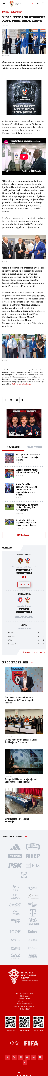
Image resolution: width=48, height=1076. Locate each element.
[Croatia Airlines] (32, 896)
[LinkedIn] (40, 1057)
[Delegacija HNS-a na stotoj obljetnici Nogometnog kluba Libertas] (24, 761)
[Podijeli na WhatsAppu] (16, 400)
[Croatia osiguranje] (15, 896)
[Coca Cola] (15, 904)
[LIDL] (24, 874)
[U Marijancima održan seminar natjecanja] (24, 801)
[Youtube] (27, 1057)
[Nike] (15, 846)
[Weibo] (33, 1057)
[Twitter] (14, 1057)
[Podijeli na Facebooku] (5, 400)
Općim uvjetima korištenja (21, 384)
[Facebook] (7, 1057)
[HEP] (32, 856)
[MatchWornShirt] (32, 956)
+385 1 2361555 (25, 1001)
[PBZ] (32, 865)
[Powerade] (15, 921)
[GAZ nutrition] (15, 956)
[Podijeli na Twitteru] (11, 400)
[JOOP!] (15, 931)
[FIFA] (31, 1043)
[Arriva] (32, 940)
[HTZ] (15, 888)
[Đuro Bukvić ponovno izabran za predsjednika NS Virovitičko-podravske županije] (24, 679)
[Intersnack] (32, 904)
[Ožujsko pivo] (32, 846)
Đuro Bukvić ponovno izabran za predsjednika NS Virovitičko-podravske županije (22, 700)
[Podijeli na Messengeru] (22, 400)
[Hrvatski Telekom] (32, 913)
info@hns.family (27, 1004)
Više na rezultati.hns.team (32, 652)
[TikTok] (25, 1062)
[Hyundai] (32, 921)
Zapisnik (23, 584)
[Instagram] (20, 1057)
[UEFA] (14, 1043)
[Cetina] (15, 913)
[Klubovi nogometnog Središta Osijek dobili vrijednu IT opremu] (24, 721)
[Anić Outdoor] (15, 940)
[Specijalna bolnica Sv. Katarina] (32, 948)
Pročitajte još (23, 535)
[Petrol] (15, 856)
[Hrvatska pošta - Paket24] (32, 888)
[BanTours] (15, 948)
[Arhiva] (43, 3)
